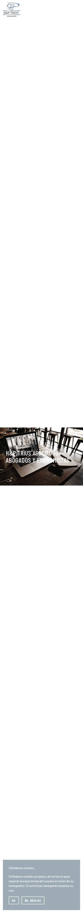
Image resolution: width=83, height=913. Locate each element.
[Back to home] (11, 9)
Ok (14, 900)
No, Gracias (33, 900)
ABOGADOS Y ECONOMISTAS (37, 456)
